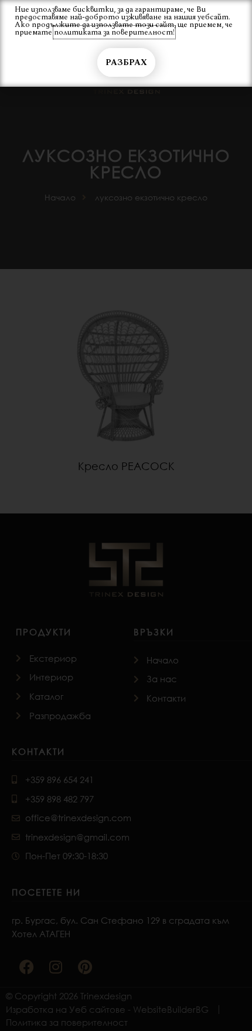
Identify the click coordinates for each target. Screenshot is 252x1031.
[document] (126, 515)
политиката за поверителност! (114, 32)
